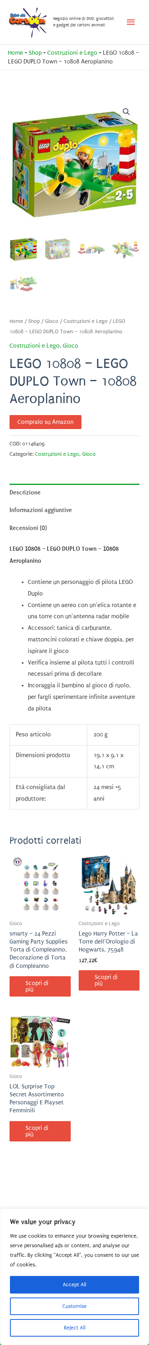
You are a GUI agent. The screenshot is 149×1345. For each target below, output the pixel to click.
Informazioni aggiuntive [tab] (41, 510)
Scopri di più (36, 986)
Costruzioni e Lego (72, 52)
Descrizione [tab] (25, 492)
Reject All (74, 1328)
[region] (74, 1277)
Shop (35, 52)
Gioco (51, 321)
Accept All (74, 1285)
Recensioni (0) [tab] (28, 528)
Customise (74, 1306)
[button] (126, 112)
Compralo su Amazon (45, 422)
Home (15, 52)
